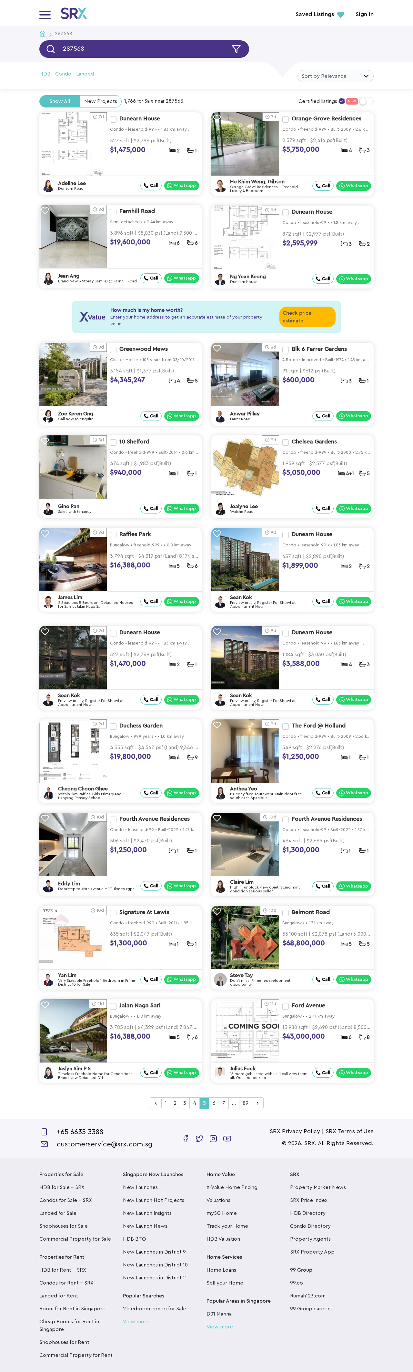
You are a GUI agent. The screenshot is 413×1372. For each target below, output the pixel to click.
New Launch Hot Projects (153, 1200)
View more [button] (136, 1321)
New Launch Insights (147, 1213)
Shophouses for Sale (63, 1226)
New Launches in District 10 (155, 1264)
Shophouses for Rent (64, 1342)
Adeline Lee (72, 183)
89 (245, 1103)
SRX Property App (312, 1252)
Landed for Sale (57, 1213)
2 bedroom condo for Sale (154, 1308)
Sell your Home (224, 1283)
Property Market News (318, 1187)
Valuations (218, 1200)
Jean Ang (68, 276)
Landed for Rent (58, 1295)
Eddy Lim (69, 883)
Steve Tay (241, 975)
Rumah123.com (308, 1295)
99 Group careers (311, 1308)
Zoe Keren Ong (75, 413)
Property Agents (310, 1239)
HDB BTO (134, 1239)
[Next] (257, 1103)
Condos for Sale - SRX (65, 1200)
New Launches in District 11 (155, 1277)
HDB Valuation (223, 1239)
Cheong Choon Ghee (83, 788)
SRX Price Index (308, 1200)
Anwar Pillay (245, 413)
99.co (296, 1283)
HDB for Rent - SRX (62, 1270)
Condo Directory (310, 1226)
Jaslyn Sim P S (74, 1068)
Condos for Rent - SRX (66, 1283)
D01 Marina (219, 1313)
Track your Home (227, 1226)
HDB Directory (308, 1213)
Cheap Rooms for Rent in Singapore (69, 1325)
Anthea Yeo (243, 788)
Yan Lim (67, 975)
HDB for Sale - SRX (62, 1187)
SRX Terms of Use (350, 1131)
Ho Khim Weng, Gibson (257, 181)
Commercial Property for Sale (75, 1239)
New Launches (140, 1187)
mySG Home (221, 1213)
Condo (63, 73)
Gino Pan (68, 506)
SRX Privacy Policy (295, 1131)
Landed (85, 73)
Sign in (365, 14)
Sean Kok (241, 597)
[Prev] (156, 1103)
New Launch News (145, 1226)
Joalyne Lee (244, 506)
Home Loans (221, 1270)
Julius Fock (243, 1068)
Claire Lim (242, 882)
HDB (44, 73)
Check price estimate (297, 316)
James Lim (70, 597)
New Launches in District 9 (154, 1252)
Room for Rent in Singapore (72, 1308)
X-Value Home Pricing (231, 1187)
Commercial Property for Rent (76, 1355)
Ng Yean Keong (248, 276)
